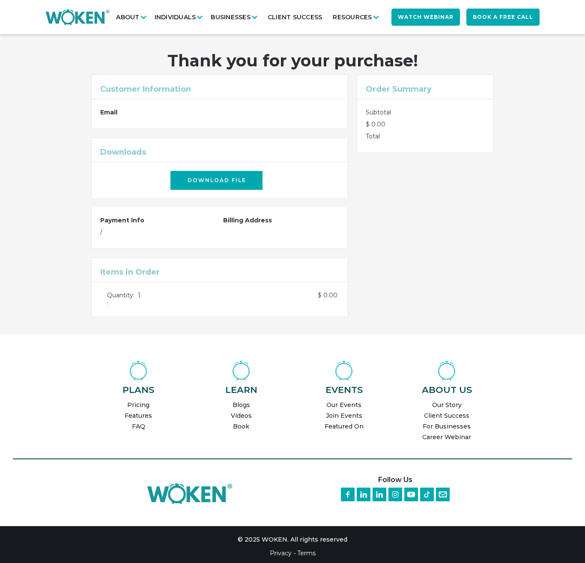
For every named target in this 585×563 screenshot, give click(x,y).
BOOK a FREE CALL (503, 17)
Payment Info (122, 220)
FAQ (138, 426)
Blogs (241, 405)
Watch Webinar (426, 17)
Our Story (447, 405)
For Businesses (447, 426)
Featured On (344, 426)
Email (108, 112)
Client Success (295, 17)
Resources (352, 17)
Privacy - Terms (293, 553)
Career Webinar (446, 437)
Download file (217, 180)
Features (138, 415)
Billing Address (247, 220)
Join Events (344, 415)
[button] (133, 17)
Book (241, 426)
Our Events (343, 405)
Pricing (138, 405)
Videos (241, 415)
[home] (77, 17)
